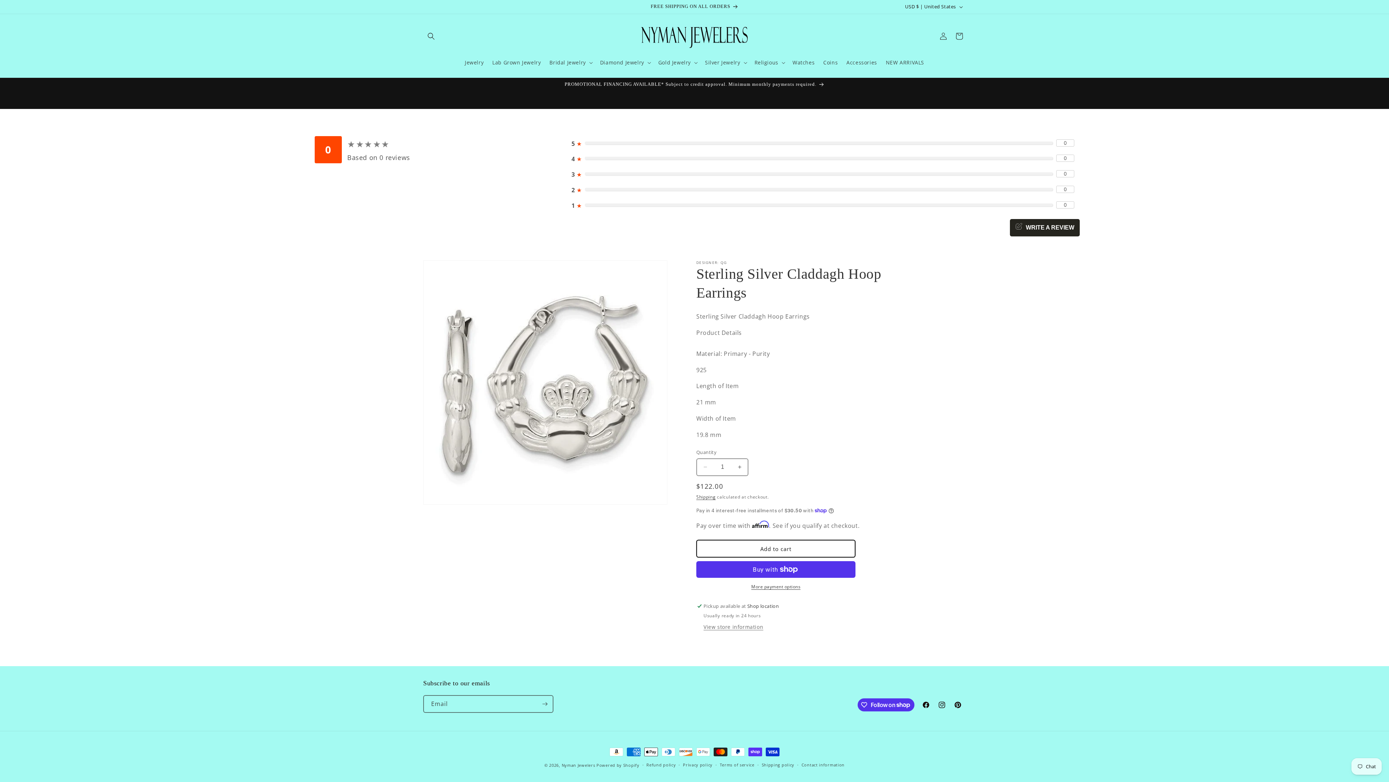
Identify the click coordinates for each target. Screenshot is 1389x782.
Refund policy (661, 765)
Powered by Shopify (618, 765)
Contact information (823, 765)
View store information (733, 626)
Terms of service (737, 765)
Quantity (706, 452)
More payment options (775, 587)
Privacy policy (698, 765)
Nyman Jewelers (578, 765)
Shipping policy (778, 765)
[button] (431, 36)
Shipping (706, 497)
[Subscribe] (545, 704)
